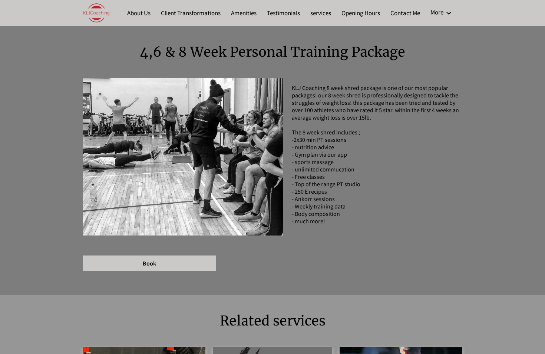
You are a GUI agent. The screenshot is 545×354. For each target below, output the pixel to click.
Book (149, 263)
